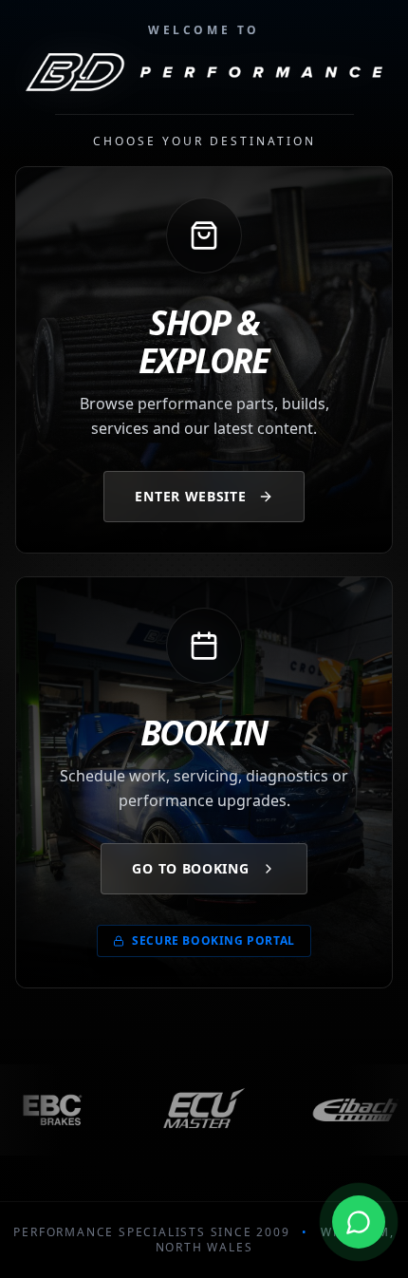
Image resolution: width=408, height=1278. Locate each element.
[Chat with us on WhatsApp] (358, 1220)
